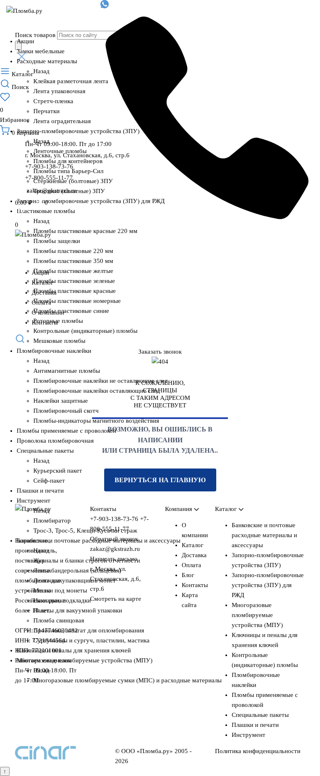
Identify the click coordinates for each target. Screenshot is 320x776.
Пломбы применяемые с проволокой (66, 430)
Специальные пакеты (45, 450)
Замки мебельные (41, 51)
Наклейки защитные (60, 400)
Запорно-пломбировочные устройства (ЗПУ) (78, 131)
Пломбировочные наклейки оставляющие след (96, 390)
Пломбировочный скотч (66, 410)
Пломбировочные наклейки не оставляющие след (100, 380)
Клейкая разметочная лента (70, 81)
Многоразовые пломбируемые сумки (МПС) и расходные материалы (127, 680)
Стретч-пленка (53, 101)
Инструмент (33, 500)
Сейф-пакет (49, 480)
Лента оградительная (62, 121)
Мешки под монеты (60, 590)
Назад (41, 71)
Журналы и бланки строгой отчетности (86, 560)
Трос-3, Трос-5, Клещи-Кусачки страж (85, 530)
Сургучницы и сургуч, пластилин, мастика (91, 640)
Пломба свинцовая (58, 620)
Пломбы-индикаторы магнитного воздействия (96, 420)
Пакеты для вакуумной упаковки (77, 610)
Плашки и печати (40, 490)
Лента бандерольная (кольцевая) (77, 570)
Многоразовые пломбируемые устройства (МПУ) (84, 660)
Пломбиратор (52, 520)
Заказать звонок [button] (160, 351)
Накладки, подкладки (62, 600)
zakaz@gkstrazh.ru (52, 190)
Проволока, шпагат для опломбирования (88, 630)
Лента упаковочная (59, 91)
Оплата (41, 302)
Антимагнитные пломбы (66, 370)
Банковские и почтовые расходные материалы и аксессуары (98, 540)
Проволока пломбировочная (55, 440)
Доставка (44, 292)
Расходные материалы (47, 61)
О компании (48, 312)
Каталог (42, 282)
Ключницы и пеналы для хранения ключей (74, 650)
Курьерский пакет (57, 470)
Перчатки (46, 111)
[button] (160, 340)
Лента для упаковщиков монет (74, 580)
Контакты (45, 322)
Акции (25, 41)
